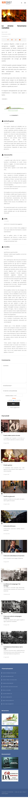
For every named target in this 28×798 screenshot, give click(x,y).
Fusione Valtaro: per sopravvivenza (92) (10, 686)
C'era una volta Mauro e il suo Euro (14, 556)
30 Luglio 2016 (6, 561)
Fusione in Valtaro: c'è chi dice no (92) (10, 679)
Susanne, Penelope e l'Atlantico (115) (9, 672)
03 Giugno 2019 (6, 624)
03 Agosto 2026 (7, 504)
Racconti (4, 99)
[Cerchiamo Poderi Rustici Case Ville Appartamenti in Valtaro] (14, 108)
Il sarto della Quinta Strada (12, 435)
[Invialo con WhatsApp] (16, 40)
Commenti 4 (5, 36)
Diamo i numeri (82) (7, 690)
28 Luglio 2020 (6, 443)
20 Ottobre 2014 (7, 533)
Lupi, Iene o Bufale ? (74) (7, 693)
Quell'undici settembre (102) (8, 676)
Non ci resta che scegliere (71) (8, 703)
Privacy (14, 398)
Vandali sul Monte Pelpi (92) (8, 683)
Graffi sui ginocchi (9, 496)
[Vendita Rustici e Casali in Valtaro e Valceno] (10, 720)
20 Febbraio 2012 (7, 594)
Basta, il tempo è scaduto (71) (8, 700)
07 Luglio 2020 (6, 657)
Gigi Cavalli (4, 32)
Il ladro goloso (8, 465)
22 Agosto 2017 (6, 474)
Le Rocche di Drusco (9, 526)
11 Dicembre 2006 (6, 34)
